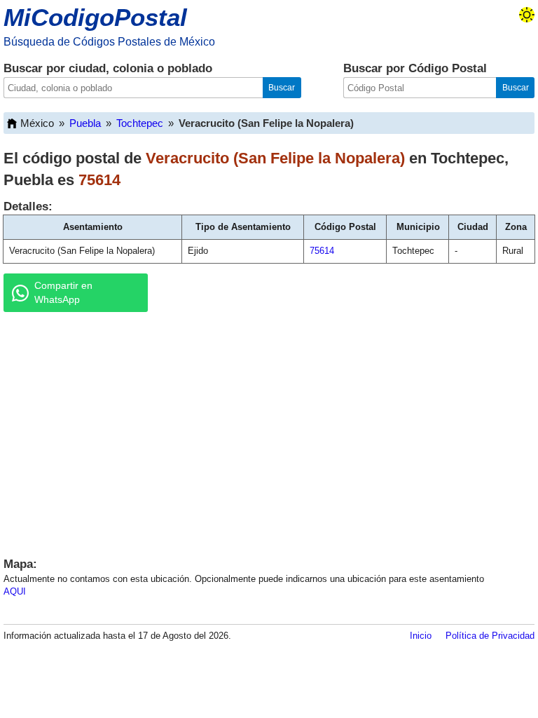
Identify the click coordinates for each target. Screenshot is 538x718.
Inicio (421, 635)
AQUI (15, 591)
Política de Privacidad (490, 635)
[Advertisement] (269, 431)
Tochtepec (139, 123)
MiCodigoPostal (95, 17)
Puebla (85, 123)
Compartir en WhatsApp (63, 292)
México (37, 123)
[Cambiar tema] (526, 14)
